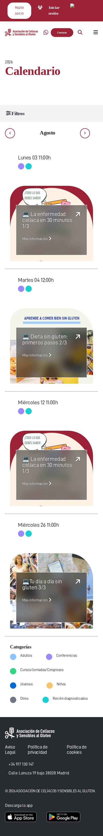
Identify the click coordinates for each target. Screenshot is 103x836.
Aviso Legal (10, 749)
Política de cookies (76, 749)
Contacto (62, 32)
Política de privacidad (38, 749)
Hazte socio (19, 10)
